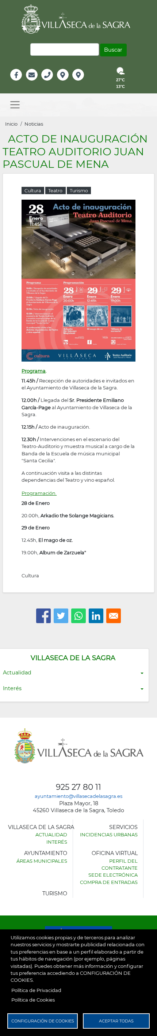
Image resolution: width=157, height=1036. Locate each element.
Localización (70, 82)
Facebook (20, 82)
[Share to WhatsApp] (78, 615)
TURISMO (54, 893)
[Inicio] (78, 19)
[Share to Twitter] (61, 615)
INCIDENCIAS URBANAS (109, 834)
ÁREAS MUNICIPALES (41, 861)
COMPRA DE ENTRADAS (109, 882)
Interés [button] (12, 688)
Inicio (11, 124)
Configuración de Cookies (42, 1021)
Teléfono (50, 82)
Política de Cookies (33, 1000)
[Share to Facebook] (43, 615)
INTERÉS (56, 842)
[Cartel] (78, 280)
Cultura (30, 575)
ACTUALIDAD (51, 834)
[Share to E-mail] (113, 615)
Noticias (33, 124)
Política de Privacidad (36, 990)
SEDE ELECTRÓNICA (113, 875)
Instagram (83, 82)
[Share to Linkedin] (96, 615)
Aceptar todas (116, 1021)
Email (32, 82)
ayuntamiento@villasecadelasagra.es (78, 796)
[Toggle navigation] (14, 104)
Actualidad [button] (17, 672)
